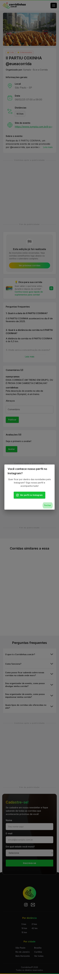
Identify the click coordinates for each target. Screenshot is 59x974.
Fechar (47, 505)
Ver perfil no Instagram (31, 495)
